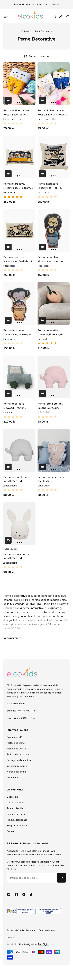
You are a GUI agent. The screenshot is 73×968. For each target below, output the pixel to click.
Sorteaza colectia (39, 56)
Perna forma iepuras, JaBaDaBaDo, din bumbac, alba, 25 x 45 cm (16, 556)
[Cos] (67, 16)
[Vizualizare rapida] (8, 540)
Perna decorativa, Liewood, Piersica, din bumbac (51, 333)
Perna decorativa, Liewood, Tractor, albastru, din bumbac (16, 406)
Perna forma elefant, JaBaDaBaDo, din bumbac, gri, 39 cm (16, 479)
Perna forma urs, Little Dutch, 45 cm (51, 479)
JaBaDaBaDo (44, 412)
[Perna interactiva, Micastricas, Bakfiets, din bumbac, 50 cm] (19, 230)
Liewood (42, 339)
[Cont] (60, 16)
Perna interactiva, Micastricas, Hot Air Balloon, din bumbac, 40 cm (52, 186)
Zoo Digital (43, 944)
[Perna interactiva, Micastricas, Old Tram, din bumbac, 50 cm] (19, 157)
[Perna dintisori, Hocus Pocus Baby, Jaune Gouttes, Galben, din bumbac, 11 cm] (19, 83)
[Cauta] (54, 16)
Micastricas (9, 192)
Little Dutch (44, 485)
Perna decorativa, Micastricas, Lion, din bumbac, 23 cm (50, 259)
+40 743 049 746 (25, 710)
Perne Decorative (43, 31)
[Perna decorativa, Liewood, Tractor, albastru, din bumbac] (19, 377)
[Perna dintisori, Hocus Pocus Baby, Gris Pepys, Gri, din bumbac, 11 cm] (54, 83)
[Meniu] (6, 16)
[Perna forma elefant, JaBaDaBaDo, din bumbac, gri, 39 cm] (19, 450)
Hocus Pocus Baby (13, 119)
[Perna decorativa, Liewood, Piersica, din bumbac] (54, 303)
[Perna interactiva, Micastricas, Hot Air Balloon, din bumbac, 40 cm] (54, 157)
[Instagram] (9, 894)
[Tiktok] (31, 894)
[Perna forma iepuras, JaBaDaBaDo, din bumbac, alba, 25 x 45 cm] (19, 523)
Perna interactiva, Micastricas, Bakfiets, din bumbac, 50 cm (18, 259)
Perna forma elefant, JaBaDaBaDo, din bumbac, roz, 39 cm (50, 406)
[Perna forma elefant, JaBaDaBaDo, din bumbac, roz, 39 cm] (54, 377)
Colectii (25, 31)
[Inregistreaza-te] (61, 878)
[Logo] (30, 16)
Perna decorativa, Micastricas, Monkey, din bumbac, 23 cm (18, 333)
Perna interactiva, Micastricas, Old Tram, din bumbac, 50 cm (17, 186)
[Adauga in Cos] (8, 100)
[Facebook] (16, 894)
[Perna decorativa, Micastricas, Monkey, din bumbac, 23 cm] (19, 303)
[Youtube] (24, 894)
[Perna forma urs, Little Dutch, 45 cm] (54, 450)
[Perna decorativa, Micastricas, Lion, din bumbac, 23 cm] (54, 230)
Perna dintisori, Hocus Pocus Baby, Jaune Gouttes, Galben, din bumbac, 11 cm (16, 113)
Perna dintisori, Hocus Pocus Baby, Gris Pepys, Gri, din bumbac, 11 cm (52, 113)
